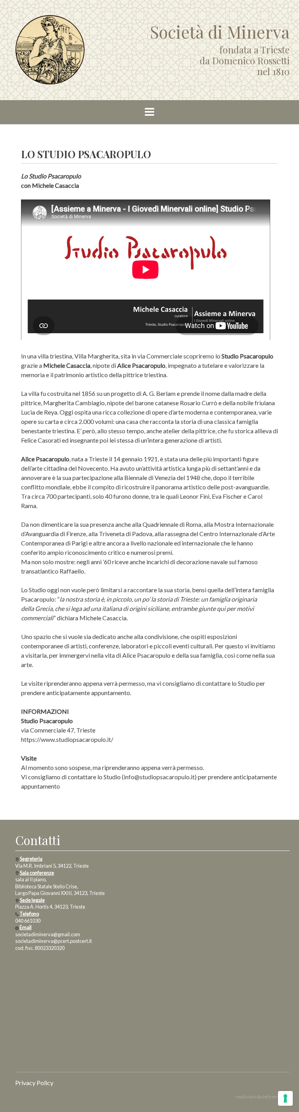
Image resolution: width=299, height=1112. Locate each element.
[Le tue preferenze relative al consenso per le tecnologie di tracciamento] (285, 1098)
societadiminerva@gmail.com (47, 934)
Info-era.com (276, 1097)
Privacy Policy (34, 1082)
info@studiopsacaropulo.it (159, 776)
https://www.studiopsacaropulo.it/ (67, 739)
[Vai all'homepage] (50, 49)
